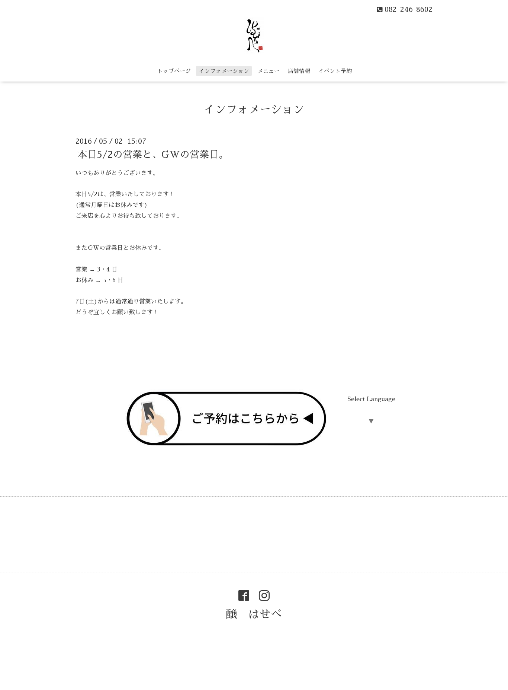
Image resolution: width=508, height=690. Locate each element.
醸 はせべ (254, 614)
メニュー (268, 71)
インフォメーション (224, 71)
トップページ (174, 71)
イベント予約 (335, 71)
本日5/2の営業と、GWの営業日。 (152, 154)
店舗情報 (299, 71)
